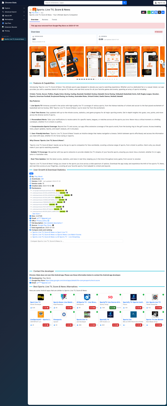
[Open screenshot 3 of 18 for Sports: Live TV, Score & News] (75, 61)
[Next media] (161, 62)
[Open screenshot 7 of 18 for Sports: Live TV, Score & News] (149, 61)
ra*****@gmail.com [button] (44, 218)
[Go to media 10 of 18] (98, 79)
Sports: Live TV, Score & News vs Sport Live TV (49, 232)
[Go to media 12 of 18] (103, 79)
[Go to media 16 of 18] (112, 79)
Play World (35, 12)
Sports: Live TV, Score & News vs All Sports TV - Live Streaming (56, 237)
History (7, 36)
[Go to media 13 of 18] (105, 79)
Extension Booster (11, 27)
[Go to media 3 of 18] (82, 79)
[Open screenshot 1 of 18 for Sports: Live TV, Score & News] (37, 61)
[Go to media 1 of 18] (77, 79)
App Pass (8, 23)
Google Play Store (44, 225)
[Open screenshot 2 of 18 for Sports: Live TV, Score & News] (56, 61)
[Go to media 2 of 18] (79, 79)
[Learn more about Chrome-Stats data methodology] (53, 225)
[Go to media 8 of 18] (93, 79)
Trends (54, 20)
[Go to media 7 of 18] (91, 79)
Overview (34, 20)
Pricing (7, 31)
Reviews (45, 20)
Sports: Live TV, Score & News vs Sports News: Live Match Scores (56, 235)
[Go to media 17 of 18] (114, 79)
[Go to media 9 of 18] (96, 79)
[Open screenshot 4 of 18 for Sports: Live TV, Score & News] (94, 61)
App (42, 12)
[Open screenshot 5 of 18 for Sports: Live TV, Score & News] (112, 61)
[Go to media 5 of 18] (86, 79)
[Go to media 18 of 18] (117, 79)
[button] (159, 3)
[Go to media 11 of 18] (100, 79)
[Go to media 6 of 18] (89, 79)
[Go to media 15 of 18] (110, 79)
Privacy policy (42, 221)
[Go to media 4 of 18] (84, 79)
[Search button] (124, 3)
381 (42, 179)
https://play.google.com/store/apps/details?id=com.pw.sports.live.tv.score (72, 280)
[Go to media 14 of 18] (107, 79)
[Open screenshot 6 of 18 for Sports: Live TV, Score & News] (131, 61)
